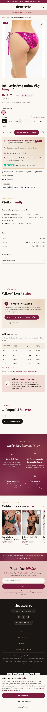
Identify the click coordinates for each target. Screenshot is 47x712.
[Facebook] (23, 617)
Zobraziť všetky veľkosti (9, 368)
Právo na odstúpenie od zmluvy (12, 658)
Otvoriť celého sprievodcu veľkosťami (25, 371)
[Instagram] (19, 617)
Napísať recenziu (13, 421)
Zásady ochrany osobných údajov (34, 658)
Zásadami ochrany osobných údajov (30, 591)
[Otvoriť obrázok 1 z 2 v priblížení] (23, 49)
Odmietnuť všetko (23, 701)
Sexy (8, 17)
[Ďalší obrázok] (42, 49)
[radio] (3, 112)
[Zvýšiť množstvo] (11, 132)
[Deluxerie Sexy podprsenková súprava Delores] (11, 522)
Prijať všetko (23, 695)
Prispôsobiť (23, 707)
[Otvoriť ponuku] (3, 7)
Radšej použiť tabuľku (13, 323)
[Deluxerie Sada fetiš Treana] (31, 522)
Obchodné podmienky (15, 656)
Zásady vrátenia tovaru (31, 656)
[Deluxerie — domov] (23, 6)
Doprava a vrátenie (8, 261)
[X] (28, 617)
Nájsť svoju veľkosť (39, 117)
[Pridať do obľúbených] (18, 512)
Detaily (4, 233)
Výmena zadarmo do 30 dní (32, 1)
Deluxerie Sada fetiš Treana (29, 538)
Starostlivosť (6, 255)
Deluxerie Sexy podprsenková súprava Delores (10, 538)
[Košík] (43, 7)
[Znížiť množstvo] (4, 132)
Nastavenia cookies (23, 664)
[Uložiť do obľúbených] (42, 24)
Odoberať (23, 586)
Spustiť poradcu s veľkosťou (22, 317)
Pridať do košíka (28, 132)
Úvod (3, 17)
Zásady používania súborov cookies (16, 661)
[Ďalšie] (43, 506)
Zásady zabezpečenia (35, 661)
